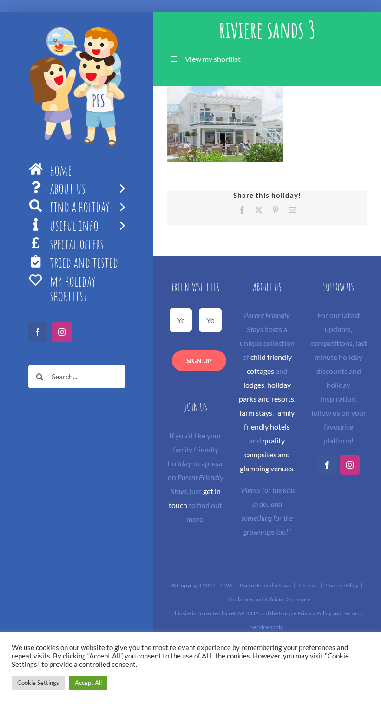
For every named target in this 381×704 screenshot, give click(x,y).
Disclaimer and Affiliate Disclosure (268, 599)
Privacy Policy (314, 613)
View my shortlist (213, 58)
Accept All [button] (88, 682)
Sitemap (308, 585)
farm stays (255, 412)
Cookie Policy (341, 585)
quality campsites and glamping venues (266, 454)
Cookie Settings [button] (38, 682)
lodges (253, 384)
